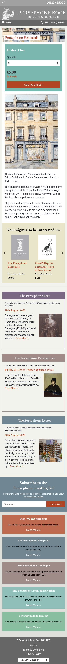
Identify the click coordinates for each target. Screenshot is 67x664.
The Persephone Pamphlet (17, 264)
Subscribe (55, 504)
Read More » (22, 338)
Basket (57, 22)
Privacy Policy (33, 654)
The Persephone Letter (34, 420)
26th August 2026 (15, 435)
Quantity (11, 57)
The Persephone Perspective (34, 358)
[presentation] (4, 253)
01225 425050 (56, 2)
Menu (8, 22)
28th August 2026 (15, 310)
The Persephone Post (35, 296)
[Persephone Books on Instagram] (3, 3)
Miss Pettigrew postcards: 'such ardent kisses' (44, 266)
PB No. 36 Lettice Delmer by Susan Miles (29, 370)
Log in (33, 645)
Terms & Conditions (33, 649)
